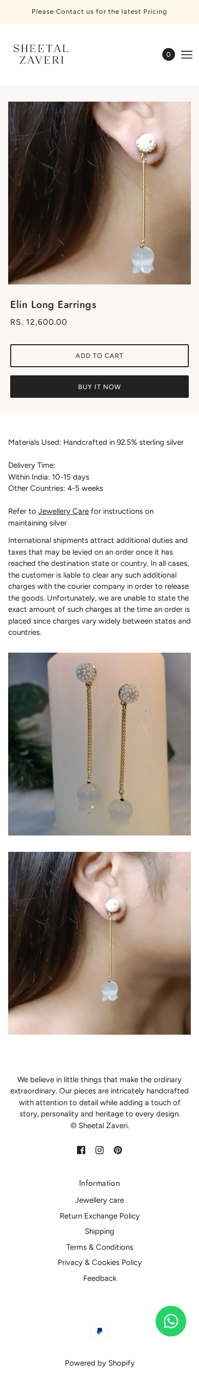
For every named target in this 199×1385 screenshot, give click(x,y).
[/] (50, 55)
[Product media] (99, 744)
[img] (81, 1149)
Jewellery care (99, 1200)
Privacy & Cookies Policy (100, 1262)
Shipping (99, 1231)
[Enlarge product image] (99, 193)
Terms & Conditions (99, 1247)
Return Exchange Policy (100, 1216)
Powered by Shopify (100, 1363)
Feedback (99, 1278)
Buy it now (99, 387)
